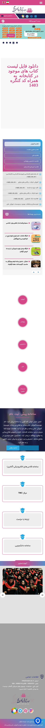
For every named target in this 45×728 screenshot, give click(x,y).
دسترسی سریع (8, 16)
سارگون (21, 722)
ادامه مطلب (13, 448)
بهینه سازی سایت (30, 722)
